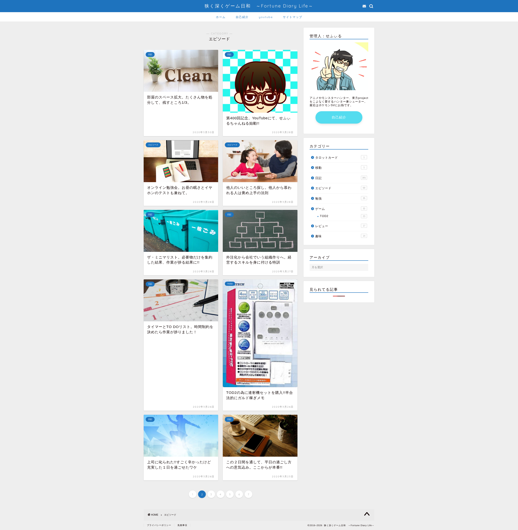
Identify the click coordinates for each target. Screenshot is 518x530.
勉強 (340, 198)
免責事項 (182, 525)
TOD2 (342, 216)
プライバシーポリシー (159, 525)
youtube (266, 17)
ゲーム (340, 209)
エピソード (340, 188)
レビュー (340, 226)
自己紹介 (242, 17)
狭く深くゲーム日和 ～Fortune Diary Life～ (259, 6)
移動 (340, 167)
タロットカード (340, 157)
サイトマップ (292, 17)
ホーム (221, 17)
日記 (340, 178)
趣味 (340, 236)
